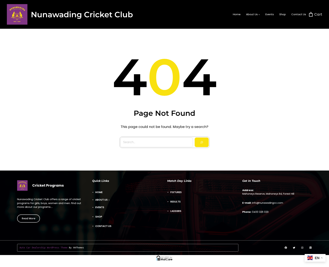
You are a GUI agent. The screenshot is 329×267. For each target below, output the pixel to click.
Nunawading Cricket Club (82, 14)
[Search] (202, 142)
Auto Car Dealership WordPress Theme (44, 247)
